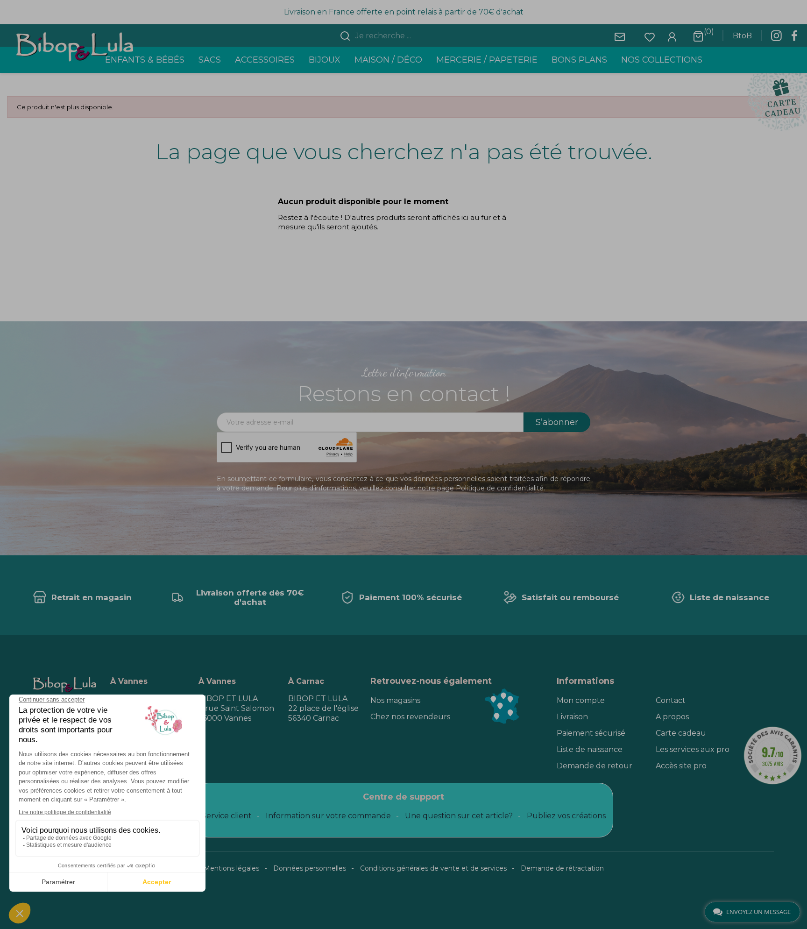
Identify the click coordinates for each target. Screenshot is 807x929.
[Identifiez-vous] (672, 36)
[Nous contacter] (619, 36)
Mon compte (581, 700)
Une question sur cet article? (459, 815)
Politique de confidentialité (500, 488)
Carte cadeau (681, 733)
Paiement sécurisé (591, 733)
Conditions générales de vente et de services (433, 868)
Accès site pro (681, 765)
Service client (227, 815)
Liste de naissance (590, 749)
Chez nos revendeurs (410, 716)
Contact (671, 700)
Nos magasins (395, 700)
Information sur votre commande (328, 815)
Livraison (572, 716)
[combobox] (409, 36)
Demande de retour (594, 765)
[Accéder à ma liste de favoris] (649, 36)
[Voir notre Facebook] (794, 38)
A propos (672, 716)
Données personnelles (309, 868)
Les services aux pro (692, 749)
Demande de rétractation (562, 868)
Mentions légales (231, 868)
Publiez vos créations (566, 815)
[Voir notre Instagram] (776, 38)
